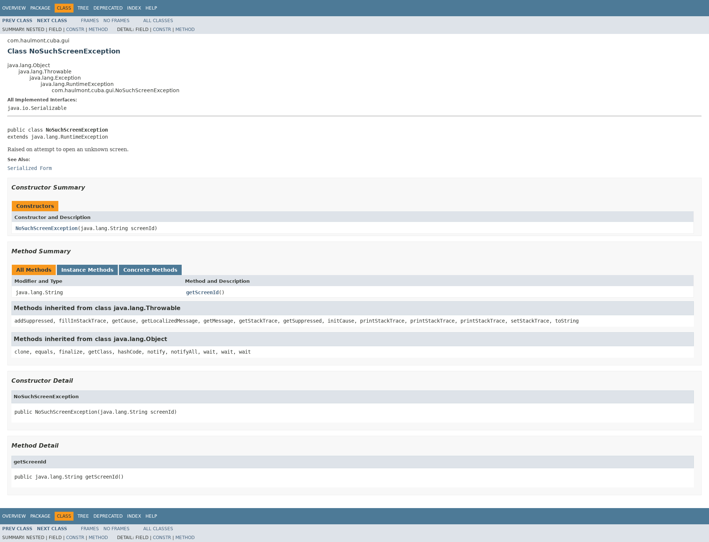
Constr (75, 29)
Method (98, 29)
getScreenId (202, 292)
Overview (14, 8)
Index (134, 8)
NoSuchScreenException (47, 228)
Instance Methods (87, 270)
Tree (83, 8)
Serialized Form (29, 168)
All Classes (158, 20)
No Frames (116, 20)
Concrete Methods (150, 270)
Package (40, 8)
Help (151, 8)
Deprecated (108, 8)
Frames (90, 20)
